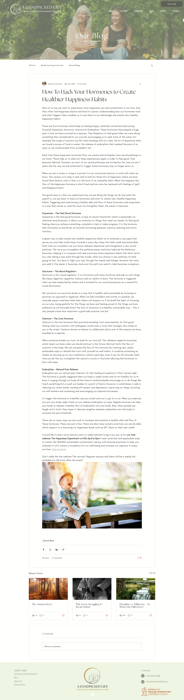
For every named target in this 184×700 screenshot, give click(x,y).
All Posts (32, 65)
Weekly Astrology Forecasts (52, 65)
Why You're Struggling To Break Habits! (89, 605)
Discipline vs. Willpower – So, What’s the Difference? (134, 605)
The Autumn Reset (42, 604)
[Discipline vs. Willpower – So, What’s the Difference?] (135, 589)
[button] (138, 11)
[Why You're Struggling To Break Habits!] (92, 589)
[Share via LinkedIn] (56, 549)
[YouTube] (92, 694)
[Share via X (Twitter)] (50, 549)
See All (152, 573)
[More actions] (140, 83)
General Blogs (74, 65)
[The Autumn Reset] (48, 589)
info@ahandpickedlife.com (157, 681)
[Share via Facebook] (43, 549)
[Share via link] (63, 549)
